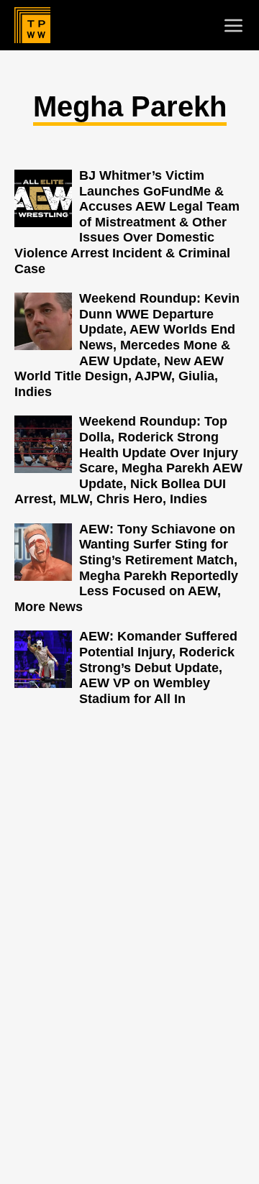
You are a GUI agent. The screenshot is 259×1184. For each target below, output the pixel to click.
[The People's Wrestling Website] (32, 25)
